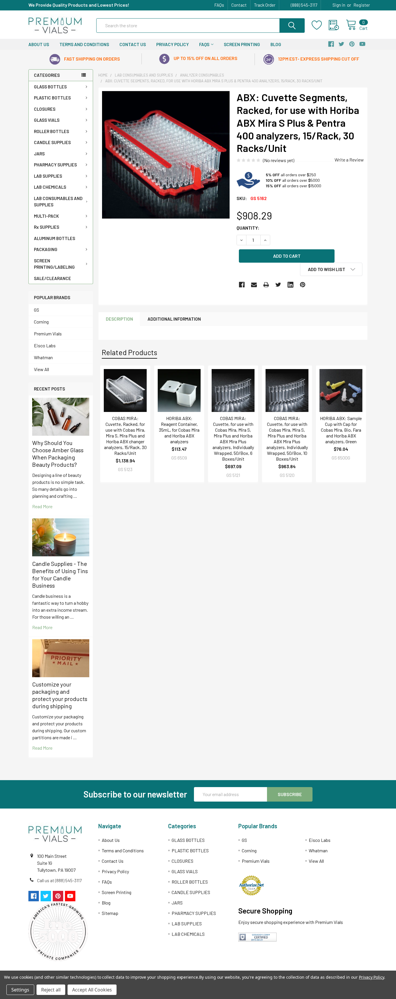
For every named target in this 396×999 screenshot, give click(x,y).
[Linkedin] (290, 284)
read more (42, 506)
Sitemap (110, 913)
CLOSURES (44, 109)
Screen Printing (242, 44)
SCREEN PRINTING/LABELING (54, 264)
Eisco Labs (45, 345)
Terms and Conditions (84, 44)
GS (36, 310)
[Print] (266, 284)
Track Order (264, 5)
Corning (41, 321)
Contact (239, 5)
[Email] (254, 284)
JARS (39, 153)
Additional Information (174, 319)
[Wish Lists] (320, 25)
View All (41, 369)
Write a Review (349, 159)
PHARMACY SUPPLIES (55, 164)
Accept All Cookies (92, 990)
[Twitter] (278, 284)
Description (119, 319)
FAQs (219, 5)
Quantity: (248, 227)
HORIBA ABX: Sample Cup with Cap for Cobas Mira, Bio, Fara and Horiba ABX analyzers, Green (341, 429)
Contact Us (132, 44)
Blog (275, 44)
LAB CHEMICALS (50, 187)
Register (361, 5)
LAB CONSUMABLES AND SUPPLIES (58, 202)
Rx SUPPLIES (46, 227)
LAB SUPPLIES (48, 176)
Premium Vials (48, 333)
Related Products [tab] (129, 352)
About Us (38, 44)
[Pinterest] (302, 284)
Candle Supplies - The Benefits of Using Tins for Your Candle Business (60, 574)
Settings (20, 990)
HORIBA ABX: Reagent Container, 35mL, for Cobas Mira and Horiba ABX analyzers (179, 429)
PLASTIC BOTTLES (52, 97)
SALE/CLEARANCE (52, 278)
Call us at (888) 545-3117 (59, 880)
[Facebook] (242, 284)
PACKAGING (45, 249)
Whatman (43, 357)
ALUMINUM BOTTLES (54, 238)
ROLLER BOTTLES (51, 131)
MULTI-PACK (46, 216)
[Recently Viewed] (337, 25)
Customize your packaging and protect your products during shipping (59, 695)
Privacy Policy (172, 44)
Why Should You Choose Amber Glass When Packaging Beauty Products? (57, 453)
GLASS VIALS (46, 120)
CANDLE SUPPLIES (52, 142)
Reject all (51, 990)
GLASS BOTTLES (50, 86)
